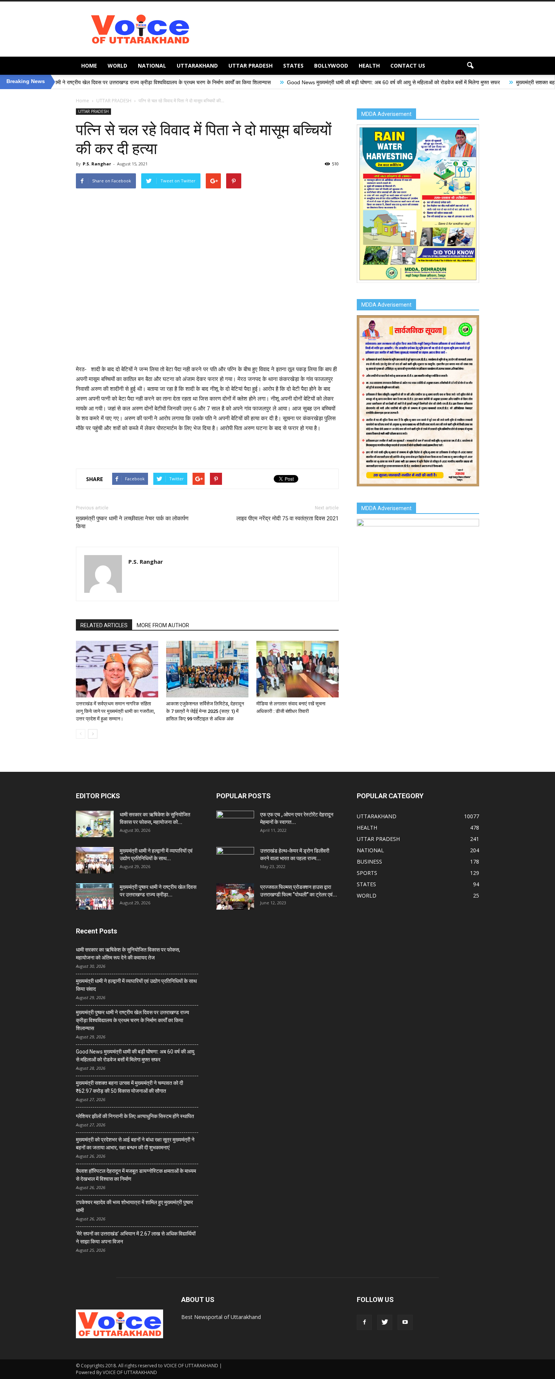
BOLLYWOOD (331, 65)
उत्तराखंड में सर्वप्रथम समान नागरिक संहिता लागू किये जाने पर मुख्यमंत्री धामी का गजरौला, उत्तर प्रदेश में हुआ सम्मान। (115, 711)
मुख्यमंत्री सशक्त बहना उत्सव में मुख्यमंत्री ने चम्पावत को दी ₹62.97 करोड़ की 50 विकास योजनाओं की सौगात (129, 1087)
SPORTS (367, 872)
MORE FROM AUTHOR (163, 625)
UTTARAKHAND (197, 65)
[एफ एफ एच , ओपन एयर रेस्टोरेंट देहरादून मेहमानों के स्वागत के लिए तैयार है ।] (235, 824)
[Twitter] (384, 1322)
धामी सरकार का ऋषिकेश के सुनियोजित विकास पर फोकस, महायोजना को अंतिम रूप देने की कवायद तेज (128, 954)
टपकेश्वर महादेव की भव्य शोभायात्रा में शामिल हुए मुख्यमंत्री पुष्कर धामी (134, 1206)
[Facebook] (364, 1322)
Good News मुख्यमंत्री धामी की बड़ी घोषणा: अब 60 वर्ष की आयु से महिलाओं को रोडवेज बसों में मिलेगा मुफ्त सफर (328, 82)
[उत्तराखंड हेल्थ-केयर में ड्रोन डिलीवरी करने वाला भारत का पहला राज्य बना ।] (235, 860)
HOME (89, 65)
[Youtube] (405, 1322)
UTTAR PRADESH (250, 65)
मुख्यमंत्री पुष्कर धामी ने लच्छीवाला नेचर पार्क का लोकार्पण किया (132, 522)
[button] (470, 66)
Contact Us (407, 65)
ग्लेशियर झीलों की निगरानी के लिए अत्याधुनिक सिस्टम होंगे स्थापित (135, 1116)
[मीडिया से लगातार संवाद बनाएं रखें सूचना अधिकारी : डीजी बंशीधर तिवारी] (297, 669)
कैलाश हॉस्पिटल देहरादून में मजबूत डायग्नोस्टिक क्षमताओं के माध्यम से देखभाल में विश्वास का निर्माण (136, 1175)
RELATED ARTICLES (104, 625)
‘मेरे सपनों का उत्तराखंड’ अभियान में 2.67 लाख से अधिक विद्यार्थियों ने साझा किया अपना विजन (136, 1238)
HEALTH (369, 65)
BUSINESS (369, 861)
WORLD (117, 65)
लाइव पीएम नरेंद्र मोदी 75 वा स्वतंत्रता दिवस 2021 (287, 518)
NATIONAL (152, 65)
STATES (293, 65)
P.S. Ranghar (97, 164)
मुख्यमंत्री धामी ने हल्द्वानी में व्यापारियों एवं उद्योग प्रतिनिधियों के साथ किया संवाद (136, 985)
